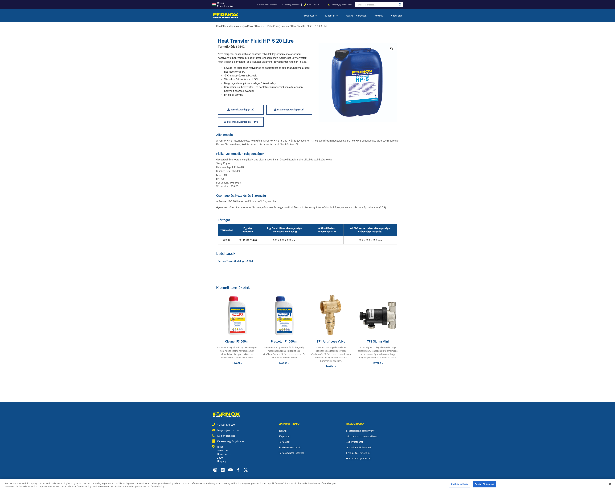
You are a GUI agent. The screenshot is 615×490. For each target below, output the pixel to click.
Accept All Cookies (484, 484)
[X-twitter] (246, 470)
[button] (392, 48)
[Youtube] (230, 470)
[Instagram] (215, 470)
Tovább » (237, 362)
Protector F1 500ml (284, 341)
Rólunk (378, 15)
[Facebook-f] (238, 470)
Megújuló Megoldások (241, 26)
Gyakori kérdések (356, 15)
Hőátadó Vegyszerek (277, 26)
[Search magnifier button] (400, 4)
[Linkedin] (223, 470)
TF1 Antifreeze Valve (331, 341)
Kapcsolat (396, 15)
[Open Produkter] (316, 15)
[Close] (609, 484)
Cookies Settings (459, 484)
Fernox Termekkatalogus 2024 (235, 261)
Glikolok (259, 26)
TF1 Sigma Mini (378, 341)
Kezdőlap (221, 26)
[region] (307, 484)
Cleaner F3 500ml (237, 341)
